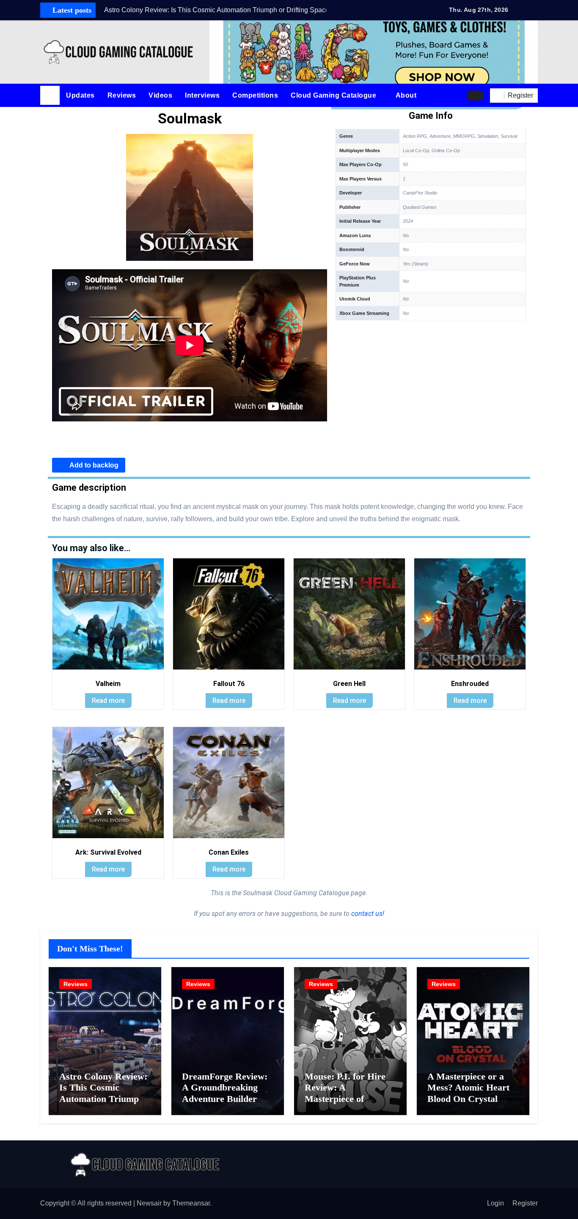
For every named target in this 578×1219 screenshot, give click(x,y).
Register (525, 1203)
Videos (160, 95)
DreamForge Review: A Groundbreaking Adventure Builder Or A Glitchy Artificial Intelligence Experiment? (226, 1104)
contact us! (367, 914)
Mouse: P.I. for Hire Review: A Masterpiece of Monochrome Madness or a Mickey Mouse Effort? (350, 1104)
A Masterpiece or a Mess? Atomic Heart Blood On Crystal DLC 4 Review (468, 1093)
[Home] (50, 95)
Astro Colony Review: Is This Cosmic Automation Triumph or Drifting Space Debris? (103, 1098)
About (407, 95)
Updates (80, 95)
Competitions (255, 95)
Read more (108, 701)
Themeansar (191, 1203)
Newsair (149, 1203)
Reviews (121, 95)
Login (495, 1203)
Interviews (202, 95)
